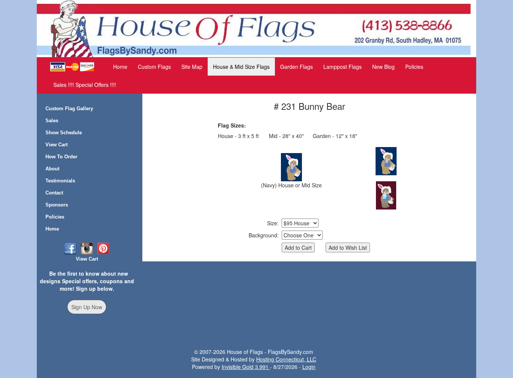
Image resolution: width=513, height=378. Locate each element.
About (52, 169)
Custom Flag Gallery (69, 108)
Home (120, 66)
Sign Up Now (86, 307)
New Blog (383, 66)
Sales (51, 120)
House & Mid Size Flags (241, 66)
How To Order (61, 156)
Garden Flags (296, 66)
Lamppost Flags (342, 66)
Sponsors (56, 205)
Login (308, 366)
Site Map (191, 66)
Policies (414, 66)
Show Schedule (63, 132)
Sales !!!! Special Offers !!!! (84, 84)
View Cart (56, 144)
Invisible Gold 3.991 (246, 366)
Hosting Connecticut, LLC (286, 359)
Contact (54, 193)
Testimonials (60, 181)
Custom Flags (154, 66)
